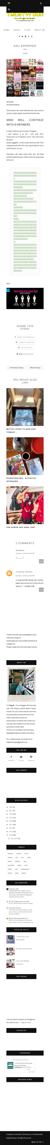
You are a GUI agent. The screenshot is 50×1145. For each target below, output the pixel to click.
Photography (25, 869)
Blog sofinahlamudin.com (18, 918)
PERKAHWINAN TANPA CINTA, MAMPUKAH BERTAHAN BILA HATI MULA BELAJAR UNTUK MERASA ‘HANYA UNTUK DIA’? (21, 894)
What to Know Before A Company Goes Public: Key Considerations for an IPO (21, 922)
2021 (11, 811)
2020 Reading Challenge (21, 1060)
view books (31, 1072)
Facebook (11, 760)
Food (25, 861)
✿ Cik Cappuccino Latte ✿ (19, 901)
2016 (11, 828)
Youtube (21, 760)
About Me (40, 30)
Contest (18, 853)
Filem (27, 30)
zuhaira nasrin (24, 572)
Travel (10, 861)
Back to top (37, 1142)
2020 (11, 814)
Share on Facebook (25, 337)
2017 (11, 825)
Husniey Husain (15, 908)
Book (16, 873)
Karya (17, 30)
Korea (31, 354)
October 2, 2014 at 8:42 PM (25, 576)
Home (6, 30)
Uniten (10, 873)
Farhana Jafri (14, 889)
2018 (11, 821)
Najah (16, 1063)
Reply (41, 561)
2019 (11, 818)
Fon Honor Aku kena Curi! (20, 527)
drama (24, 873)
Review (10, 857)
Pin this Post (26, 347)
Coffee (10, 869)
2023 (11, 807)
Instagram (31, 760)
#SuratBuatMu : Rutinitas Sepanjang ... (21, 479)
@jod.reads (26, 1022)
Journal (25, 354)
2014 (11, 835)
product (17, 861)
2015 (11, 831)
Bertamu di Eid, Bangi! (24, 949)
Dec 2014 (14, 838)
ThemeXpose (26, 1134)
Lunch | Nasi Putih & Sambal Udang (21, 903)
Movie (29, 857)
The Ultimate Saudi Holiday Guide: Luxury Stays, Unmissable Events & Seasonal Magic (20, 912)
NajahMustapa (11, 1138)
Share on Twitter (26, 342)
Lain (16, 857)
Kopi (16, 869)
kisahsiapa (11, 865)
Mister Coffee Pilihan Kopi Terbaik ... (21, 430)
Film (22, 857)
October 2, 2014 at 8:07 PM (25, 553)
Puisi (26, 865)
